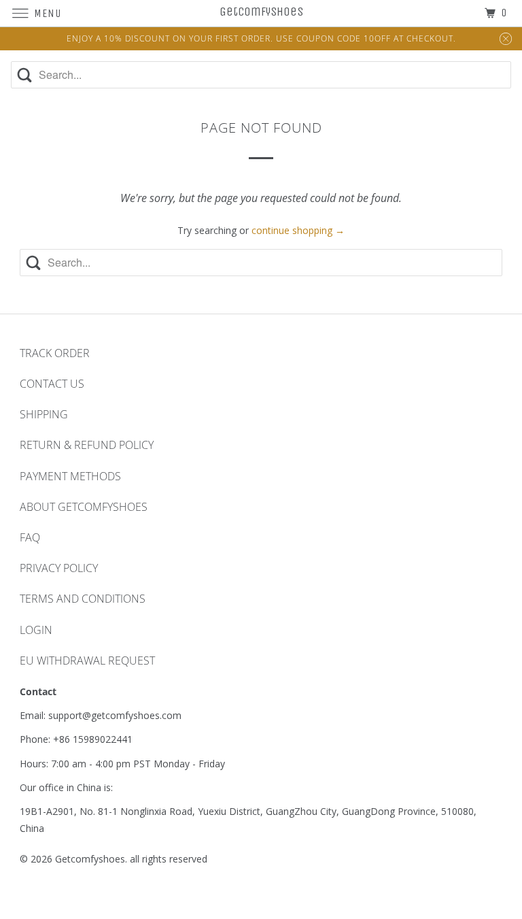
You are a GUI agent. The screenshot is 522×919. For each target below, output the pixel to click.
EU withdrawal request (87, 660)
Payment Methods (70, 476)
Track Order (55, 353)
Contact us (52, 383)
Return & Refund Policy (87, 444)
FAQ (30, 537)
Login (36, 629)
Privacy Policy (59, 568)
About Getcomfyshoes (83, 506)
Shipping (44, 414)
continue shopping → (298, 230)
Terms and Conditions (82, 598)
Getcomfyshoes (90, 858)
